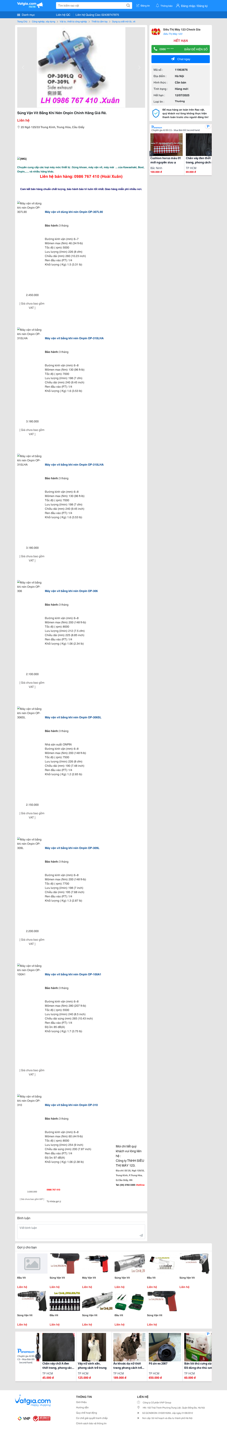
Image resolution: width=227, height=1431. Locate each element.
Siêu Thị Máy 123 (172, 33)
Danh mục (28, 14)
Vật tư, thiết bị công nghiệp (73, 21)
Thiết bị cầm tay (99, 21)
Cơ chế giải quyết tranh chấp (92, 1418)
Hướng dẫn (82, 1407)
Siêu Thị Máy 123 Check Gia (181, 29)
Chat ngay (183, 59)
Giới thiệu (81, 1402)
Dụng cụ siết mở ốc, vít (123, 21)
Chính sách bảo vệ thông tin (91, 1423)
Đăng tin (145, 5)
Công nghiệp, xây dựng (43, 21)
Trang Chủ (22, 21)
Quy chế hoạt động (86, 1412)
